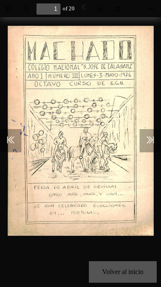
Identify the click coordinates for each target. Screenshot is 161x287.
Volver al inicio (122, 271)
